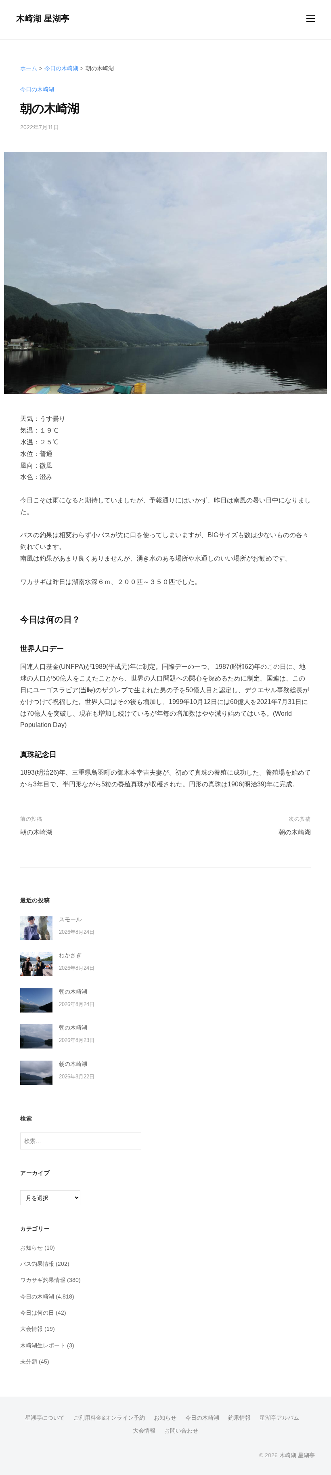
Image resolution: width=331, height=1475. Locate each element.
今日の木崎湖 (61, 68)
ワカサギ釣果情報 (42, 1280)
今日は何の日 (37, 1312)
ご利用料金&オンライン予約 (109, 1418)
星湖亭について (45, 1418)
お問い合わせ (181, 1431)
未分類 (28, 1361)
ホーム (28, 68)
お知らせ (31, 1247)
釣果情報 (239, 1418)
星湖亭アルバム (279, 1418)
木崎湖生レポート (42, 1345)
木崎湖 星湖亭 (42, 18)
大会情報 (31, 1329)
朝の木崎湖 (36, 832)
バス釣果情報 (37, 1264)
